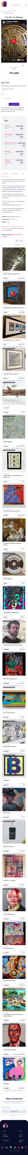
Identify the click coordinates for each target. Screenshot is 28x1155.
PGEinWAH (8, 134)
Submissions (6, 1140)
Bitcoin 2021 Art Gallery (11, 11)
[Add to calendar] (23, 65)
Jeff (6, 126)
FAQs (20, 1131)
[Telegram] (22, 1147)
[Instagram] (26, 1147)
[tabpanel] (14, 205)
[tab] (5, 174)
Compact (21, 240)
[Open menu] (26, 5)
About (4, 1131)
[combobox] (16, 5)
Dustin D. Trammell (7, 161)
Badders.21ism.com (10, 143)
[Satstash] (2, 1147)
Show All (17, 244)
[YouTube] (18, 1147)
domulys (7, 151)
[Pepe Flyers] (11, 1147)
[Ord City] (6, 1147)
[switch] (16, 241)
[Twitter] (15, 1147)
